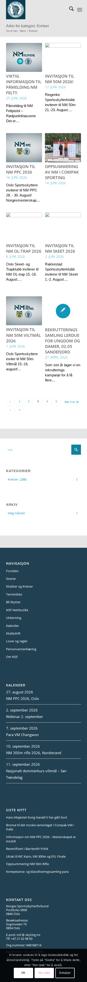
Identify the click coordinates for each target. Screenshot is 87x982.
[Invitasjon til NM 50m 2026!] (63, 57)
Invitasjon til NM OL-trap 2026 (23, 248)
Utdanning (13, 618)
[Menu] (79, 9)
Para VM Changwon (22, 734)
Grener (11, 578)
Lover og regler (17, 641)
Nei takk (44, 973)
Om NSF (12, 657)
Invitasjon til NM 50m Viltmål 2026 (23, 335)
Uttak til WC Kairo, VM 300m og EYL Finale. (36, 856)
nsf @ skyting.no (28, 935)
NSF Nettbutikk (17, 610)
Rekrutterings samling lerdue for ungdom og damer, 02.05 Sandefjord (62, 341)
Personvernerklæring (21, 649)
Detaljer (65, 973)
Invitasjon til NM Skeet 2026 (60, 248)
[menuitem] (69, 9)
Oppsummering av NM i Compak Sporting (62, 172)
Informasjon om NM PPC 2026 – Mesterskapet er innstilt (41, 839)
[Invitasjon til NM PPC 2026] (24, 147)
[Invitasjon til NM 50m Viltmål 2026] (24, 310)
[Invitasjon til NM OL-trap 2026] (24, 226)
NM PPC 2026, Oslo (22, 698)
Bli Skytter (13, 602)
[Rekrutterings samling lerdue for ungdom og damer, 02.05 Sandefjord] (63, 310)
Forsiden (12, 571)
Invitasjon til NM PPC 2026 (20, 169)
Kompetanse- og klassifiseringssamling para (37, 871)
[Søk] (69, 9)
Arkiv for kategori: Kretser (27, 26)
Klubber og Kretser (19, 586)
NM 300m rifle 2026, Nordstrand (33, 752)
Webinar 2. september (24, 716)
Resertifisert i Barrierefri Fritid (27, 849)
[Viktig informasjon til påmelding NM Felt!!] (24, 57)
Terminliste (14, 594)
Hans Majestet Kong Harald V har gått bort (36, 817)
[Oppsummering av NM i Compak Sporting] (63, 147)
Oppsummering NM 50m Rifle (27, 864)
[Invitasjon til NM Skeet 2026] (63, 226)
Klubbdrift (13, 633)
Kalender (12, 625)
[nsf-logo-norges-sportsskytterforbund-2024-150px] (38, 9)
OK (23, 973)
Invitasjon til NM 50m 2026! (59, 78)
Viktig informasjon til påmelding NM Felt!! (23, 84)
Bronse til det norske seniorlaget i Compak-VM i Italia (40, 827)
